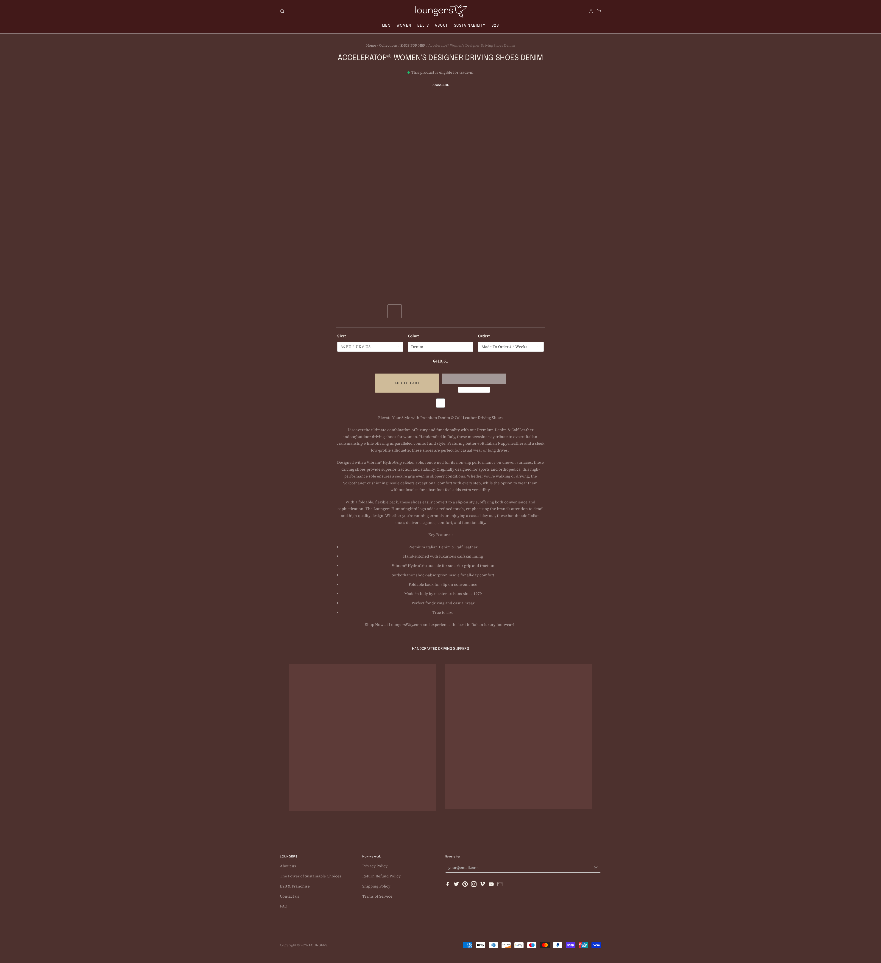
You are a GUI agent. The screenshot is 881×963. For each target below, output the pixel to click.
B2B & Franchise (295, 886)
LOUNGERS (440, 85)
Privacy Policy (375, 866)
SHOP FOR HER (412, 45)
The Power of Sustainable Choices (310, 876)
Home (371, 45)
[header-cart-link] (597, 11)
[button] (474, 379)
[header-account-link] (589, 11)
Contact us (289, 896)
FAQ (283, 906)
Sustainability (469, 26)
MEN (386, 26)
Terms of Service (377, 896)
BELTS (423, 26)
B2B (495, 26)
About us (288, 866)
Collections (388, 45)
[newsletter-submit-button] (596, 868)
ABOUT (441, 26)
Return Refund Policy (381, 876)
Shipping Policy (376, 886)
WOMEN (403, 26)
